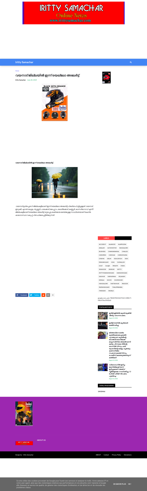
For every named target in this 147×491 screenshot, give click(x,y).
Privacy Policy (116, 455)
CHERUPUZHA (122, 255)
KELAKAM (122, 276)
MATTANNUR (115, 283)
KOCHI (109, 280)
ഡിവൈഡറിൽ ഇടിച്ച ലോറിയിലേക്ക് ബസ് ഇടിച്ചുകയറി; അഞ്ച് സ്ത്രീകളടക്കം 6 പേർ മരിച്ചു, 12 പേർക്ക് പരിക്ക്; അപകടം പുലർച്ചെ (120, 370)
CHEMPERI (102, 255)
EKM (126, 258)
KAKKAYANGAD (122, 273)
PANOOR (125, 283)
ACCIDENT (102, 244)
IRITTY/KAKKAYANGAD (106, 273)
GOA (112, 262)
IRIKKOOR (102, 269)
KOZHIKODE (118, 280)
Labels (106, 238)
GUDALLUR (121, 262)
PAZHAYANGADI (104, 287)
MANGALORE (103, 283)
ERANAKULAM (103, 262)
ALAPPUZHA (122, 244)
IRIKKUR (111, 269)
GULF (101, 266)
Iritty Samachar (24, 62)
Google (107, 266)
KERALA (101, 280)
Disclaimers (128, 455)
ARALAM (102, 248)
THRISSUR (102, 291)
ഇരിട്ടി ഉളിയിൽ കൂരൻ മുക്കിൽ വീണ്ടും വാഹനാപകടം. (120, 314)
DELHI (109, 258)
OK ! (129, 484)
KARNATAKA (112, 276)
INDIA (123, 266)
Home (17, 71)
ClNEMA (101, 258)
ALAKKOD (112, 244)
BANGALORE (123, 248)
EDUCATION (118, 258)
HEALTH (115, 266)
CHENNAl (112, 255)
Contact (106, 455)
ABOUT (98, 455)
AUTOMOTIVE (112, 248)
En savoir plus (119, 484)
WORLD (111, 291)
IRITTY (119, 269)
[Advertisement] (69, 42)
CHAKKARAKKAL (113, 251)
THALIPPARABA (117, 287)
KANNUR (102, 276)
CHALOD (125, 251)
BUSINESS (102, 251)
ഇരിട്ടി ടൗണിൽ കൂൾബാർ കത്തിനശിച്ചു (118, 324)
